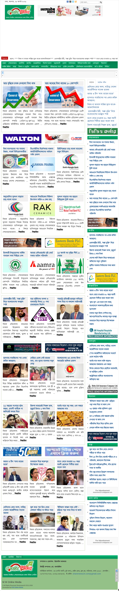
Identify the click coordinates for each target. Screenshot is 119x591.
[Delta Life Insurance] (103, 388)
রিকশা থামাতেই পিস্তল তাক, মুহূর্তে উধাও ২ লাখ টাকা (41, 407)
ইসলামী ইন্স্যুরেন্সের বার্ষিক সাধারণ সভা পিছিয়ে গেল (14, 254)
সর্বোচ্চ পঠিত (102, 82)
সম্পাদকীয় (44, 66)
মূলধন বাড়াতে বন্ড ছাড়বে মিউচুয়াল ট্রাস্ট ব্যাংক (67, 198)
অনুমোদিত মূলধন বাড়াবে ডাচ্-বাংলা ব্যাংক (13, 198)
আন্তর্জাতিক (37, 63)
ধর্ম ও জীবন (98, 66)
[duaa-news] (64, 452)
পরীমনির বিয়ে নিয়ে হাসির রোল (101, 423)
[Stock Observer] (64, 348)
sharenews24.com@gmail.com (87, 574)
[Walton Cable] (64, 139)
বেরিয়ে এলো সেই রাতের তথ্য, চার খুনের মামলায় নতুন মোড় (42, 360)
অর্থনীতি (21, 63)
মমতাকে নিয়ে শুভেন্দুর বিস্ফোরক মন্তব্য (39, 463)
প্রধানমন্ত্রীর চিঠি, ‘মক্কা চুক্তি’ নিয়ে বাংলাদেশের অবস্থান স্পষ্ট (14, 301)
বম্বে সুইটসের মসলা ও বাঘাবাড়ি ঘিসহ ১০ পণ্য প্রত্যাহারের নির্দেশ (39, 301)
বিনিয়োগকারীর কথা (84, 63)
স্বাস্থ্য (14, 66)
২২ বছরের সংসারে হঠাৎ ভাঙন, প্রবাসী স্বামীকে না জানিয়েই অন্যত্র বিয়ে (13, 408)
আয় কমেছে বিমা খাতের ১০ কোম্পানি (61, 83)
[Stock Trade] (22, 348)
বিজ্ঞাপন (18, 557)
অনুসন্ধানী (57, 63)
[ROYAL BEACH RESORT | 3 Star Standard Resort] (22, 452)
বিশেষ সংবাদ (47, 63)
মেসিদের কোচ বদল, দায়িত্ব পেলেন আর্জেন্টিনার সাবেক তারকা (14, 510)
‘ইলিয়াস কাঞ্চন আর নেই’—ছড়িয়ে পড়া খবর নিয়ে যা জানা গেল (69, 510)
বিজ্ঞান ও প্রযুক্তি (23, 66)
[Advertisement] (59, 39)
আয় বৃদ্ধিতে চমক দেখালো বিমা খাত (19, 83)
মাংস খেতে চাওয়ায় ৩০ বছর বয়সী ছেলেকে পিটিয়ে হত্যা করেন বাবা (68, 464)
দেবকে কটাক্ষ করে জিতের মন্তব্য (101, 427)
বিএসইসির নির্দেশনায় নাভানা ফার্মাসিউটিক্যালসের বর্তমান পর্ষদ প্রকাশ (41, 151)
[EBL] (64, 243)
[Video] (102, 132)
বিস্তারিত (6, 127)
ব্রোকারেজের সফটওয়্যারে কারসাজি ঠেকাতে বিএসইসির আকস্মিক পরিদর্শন (102, 210)
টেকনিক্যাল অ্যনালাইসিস (84, 66)
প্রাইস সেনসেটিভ (68, 66)
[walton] (22, 139)
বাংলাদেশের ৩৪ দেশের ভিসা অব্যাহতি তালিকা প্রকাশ (68, 359)
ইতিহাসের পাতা (56, 66)
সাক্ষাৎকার (72, 63)
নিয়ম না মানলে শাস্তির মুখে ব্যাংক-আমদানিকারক (101, 106)
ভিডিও (107, 66)
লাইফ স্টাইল (6, 66)
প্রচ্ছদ (4, 63)
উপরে (117, 577)
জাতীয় (29, 63)
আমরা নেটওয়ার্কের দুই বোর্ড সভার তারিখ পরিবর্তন (41, 254)
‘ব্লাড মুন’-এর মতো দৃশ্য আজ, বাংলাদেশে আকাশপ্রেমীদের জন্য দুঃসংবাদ (101, 305)
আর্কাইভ (11, 557)
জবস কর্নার (35, 66)
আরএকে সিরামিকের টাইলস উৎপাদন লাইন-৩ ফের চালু (41, 198)
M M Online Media (17, 587)
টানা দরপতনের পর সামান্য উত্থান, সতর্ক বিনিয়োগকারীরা (14, 150)
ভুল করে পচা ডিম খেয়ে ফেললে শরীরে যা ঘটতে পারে (41, 509)
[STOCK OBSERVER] (103, 436)
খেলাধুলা (96, 63)
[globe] (22, 243)
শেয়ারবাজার (12, 63)
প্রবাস (64, 63)
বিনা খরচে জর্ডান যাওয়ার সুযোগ (101, 525)
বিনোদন (103, 63)
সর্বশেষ (91, 82)
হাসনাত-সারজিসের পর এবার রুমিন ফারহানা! (15, 359)
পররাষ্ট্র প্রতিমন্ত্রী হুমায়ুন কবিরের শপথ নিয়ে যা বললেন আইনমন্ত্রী (69, 300)
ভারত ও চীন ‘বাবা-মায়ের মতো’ (100, 93)
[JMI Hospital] (103, 333)
